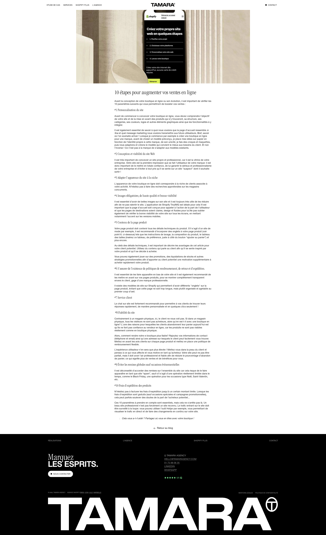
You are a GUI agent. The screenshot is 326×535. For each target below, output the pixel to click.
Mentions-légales (246, 493)
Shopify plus (200, 441)
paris (82, 492)
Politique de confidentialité (266, 493)
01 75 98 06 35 (172, 463)
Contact (273, 441)
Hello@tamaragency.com (180, 459)
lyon (86, 492)
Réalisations (54, 441)
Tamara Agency (59, 492)
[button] (68, 5)
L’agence (127, 441)
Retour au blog (165, 428)
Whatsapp (170, 470)
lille (91, 492)
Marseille (97, 492)
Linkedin (169, 466)
